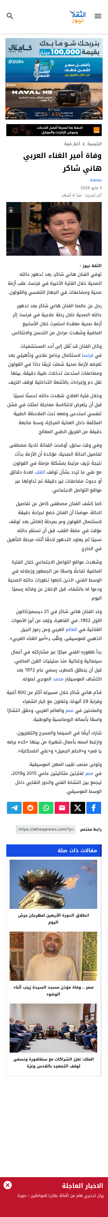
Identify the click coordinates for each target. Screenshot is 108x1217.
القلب (39, 472)
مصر (69, 710)
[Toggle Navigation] (99, 17)
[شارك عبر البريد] (62, 807)
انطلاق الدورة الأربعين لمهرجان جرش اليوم (53, 919)
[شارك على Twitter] (78, 807)
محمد (58, 679)
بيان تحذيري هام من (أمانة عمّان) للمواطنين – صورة (60, 1195)
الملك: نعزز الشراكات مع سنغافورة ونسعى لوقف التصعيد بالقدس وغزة (53, 1062)
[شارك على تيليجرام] (14, 807)
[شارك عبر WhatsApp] (46, 807)
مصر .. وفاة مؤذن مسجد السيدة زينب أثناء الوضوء (54, 990)
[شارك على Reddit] (30, 807)
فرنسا (87, 355)
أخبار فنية (72, 143)
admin (96, 180)
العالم (71, 629)
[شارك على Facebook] (94, 807)
